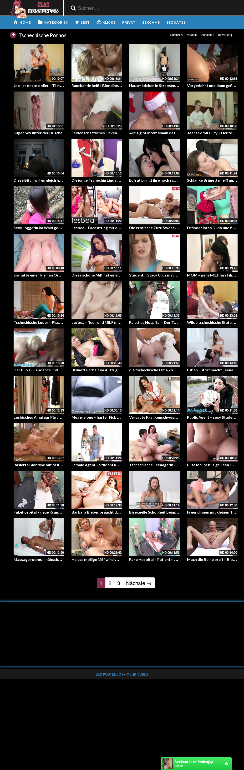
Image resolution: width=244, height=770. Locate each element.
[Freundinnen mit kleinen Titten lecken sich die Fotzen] (212, 490)
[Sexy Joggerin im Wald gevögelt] (39, 205)
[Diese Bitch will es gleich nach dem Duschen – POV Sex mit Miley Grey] (39, 158)
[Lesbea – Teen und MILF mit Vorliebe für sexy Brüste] (96, 300)
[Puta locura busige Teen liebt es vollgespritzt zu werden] (212, 442)
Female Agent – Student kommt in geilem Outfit (113, 464)
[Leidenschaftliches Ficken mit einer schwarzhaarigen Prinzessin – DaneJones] (96, 111)
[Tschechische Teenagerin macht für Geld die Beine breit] (154, 442)
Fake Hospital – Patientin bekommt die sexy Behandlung (179, 559)
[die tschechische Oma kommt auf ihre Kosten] (154, 347)
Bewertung (225, 35)
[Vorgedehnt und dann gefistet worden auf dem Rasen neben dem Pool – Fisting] (212, 63)
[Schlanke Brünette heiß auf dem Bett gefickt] (212, 158)
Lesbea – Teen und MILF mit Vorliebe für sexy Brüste (117, 322)
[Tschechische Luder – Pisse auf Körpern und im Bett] (39, 300)
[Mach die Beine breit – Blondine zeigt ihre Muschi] (212, 537)
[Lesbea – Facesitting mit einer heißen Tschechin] (96, 205)
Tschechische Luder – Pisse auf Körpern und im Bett (59, 322)
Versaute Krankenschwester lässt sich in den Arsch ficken (179, 417)
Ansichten (207, 35)
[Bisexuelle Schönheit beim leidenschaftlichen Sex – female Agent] (154, 490)
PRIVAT (129, 22)
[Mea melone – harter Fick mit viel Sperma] (96, 395)
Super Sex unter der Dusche (38, 132)
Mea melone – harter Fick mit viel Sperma (107, 417)
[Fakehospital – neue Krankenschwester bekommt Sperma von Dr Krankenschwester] (39, 490)
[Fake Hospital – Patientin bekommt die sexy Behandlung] (154, 537)
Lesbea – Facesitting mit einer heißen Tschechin (113, 227)
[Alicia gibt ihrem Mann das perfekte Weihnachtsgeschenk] (154, 111)
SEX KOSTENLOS (109, 674)
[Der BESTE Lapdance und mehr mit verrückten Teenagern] (39, 347)
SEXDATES (176, 22)
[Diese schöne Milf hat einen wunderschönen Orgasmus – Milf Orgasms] (96, 253)
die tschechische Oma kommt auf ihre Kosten (169, 370)
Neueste (192, 35)
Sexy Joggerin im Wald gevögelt (42, 227)
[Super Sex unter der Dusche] (39, 111)
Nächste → (139, 582)
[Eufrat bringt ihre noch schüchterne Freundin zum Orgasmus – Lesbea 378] (154, 158)
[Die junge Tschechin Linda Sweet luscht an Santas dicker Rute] (96, 158)
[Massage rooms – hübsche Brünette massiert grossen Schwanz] (39, 537)
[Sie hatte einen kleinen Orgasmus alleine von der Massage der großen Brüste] (39, 253)
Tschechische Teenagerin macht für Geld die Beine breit (178, 464)
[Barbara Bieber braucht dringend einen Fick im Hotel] (96, 490)
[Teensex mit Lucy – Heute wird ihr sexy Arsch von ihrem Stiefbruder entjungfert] (212, 111)
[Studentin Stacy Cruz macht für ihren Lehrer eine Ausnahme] (154, 253)
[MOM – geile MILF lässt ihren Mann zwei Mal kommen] (212, 253)
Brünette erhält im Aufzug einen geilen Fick (109, 370)
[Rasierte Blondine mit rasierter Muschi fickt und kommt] (39, 442)
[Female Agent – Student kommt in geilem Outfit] (96, 442)
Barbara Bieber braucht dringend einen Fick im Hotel (117, 512)
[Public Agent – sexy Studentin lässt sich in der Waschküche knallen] (212, 395)
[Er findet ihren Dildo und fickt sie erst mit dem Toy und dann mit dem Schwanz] (212, 205)
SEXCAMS (151, 22)
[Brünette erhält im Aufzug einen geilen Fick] (96, 347)
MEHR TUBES (137, 674)
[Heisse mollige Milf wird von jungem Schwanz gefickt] (96, 537)
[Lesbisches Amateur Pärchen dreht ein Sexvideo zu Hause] (39, 395)
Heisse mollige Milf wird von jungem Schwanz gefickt (117, 559)
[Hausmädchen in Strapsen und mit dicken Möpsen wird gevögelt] (154, 63)
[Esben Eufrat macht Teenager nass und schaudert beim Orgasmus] (212, 347)
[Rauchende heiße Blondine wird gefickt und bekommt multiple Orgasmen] (96, 63)
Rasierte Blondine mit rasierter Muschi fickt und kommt (62, 464)
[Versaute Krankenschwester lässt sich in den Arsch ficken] (154, 395)
